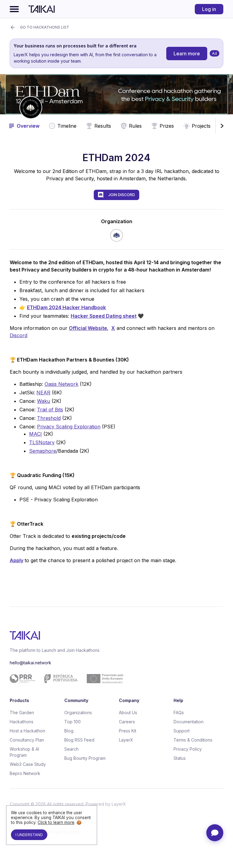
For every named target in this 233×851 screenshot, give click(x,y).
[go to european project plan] (114, 679)
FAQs (179, 712)
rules (135, 126)
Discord (18, 335)
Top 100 (72, 721)
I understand (29, 834)
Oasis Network (61, 384)
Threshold (49, 418)
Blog (68, 730)
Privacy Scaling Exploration (68, 427)
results (102, 126)
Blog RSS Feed (79, 739)
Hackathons (21, 721)
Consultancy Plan (27, 739)
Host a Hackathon (27, 730)
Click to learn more (56, 822)
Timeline (66, 126)
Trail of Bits (50, 409)
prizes (167, 126)
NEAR (43, 392)
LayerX (126, 739)
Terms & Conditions (193, 739)
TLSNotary (42, 442)
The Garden (22, 712)
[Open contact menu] (214, 832)
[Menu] (14, 9)
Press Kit (127, 730)
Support (182, 730)
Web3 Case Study (28, 764)
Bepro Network (25, 773)
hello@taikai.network (30, 662)
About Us (128, 712)
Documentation (189, 721)
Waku (43, 401)
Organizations (78, 712)
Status (180, 758)
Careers (127, 721)
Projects (201, 126)
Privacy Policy (188, 749)
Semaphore (42, 451)
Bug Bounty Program (85, 758)
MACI (35, 434)
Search (71, 749)
